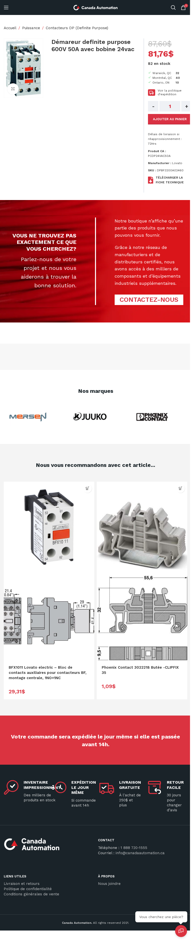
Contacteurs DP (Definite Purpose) (77, 28)
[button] (87, 488)
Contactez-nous (149, 299)
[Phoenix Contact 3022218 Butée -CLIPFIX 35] (142, 527)
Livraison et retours (22, 883)
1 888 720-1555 (134, 847)
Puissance (31, 28)
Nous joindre (109, 883)
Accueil (10, 28)
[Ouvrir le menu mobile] (6, 7)
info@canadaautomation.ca (140, 853)
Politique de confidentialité (28, 889)
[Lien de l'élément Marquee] (23, 417)
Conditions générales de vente (31, 894)
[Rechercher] (173, 7)
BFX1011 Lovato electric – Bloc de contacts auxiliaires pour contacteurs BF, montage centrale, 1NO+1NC (48, 672)
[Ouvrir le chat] (181, 931)
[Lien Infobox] (48, 846)
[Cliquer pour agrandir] (13, 89)
